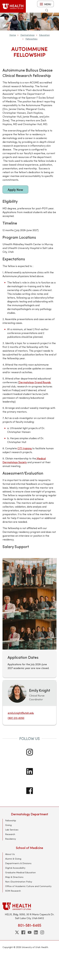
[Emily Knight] (17, 692)
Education (44, 34)
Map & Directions (14, 876)
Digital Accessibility (15, 867)
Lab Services (11, 829)
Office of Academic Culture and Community (28, 886)
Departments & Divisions (18, 863)
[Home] (13, 6)
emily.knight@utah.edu (21, 713)
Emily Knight (39, 690)
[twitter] (17, 932)
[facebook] (23, 932)
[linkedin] (36, 932)
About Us (10, 854)
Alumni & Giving (13, 858)
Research (10, 834)
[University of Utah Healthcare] (29, 906)
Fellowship (10, 820)
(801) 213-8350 (16, 718)
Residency (10, 838)
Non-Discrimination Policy (18, 881)
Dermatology (27, 34)
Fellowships (31, 38)
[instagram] (42, 932)
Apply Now (15, 189)
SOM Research (13, 890)
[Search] (46, 10)
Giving (8, 825)
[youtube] (29, 932)
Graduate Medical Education (20, 872)
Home (12, 34)
